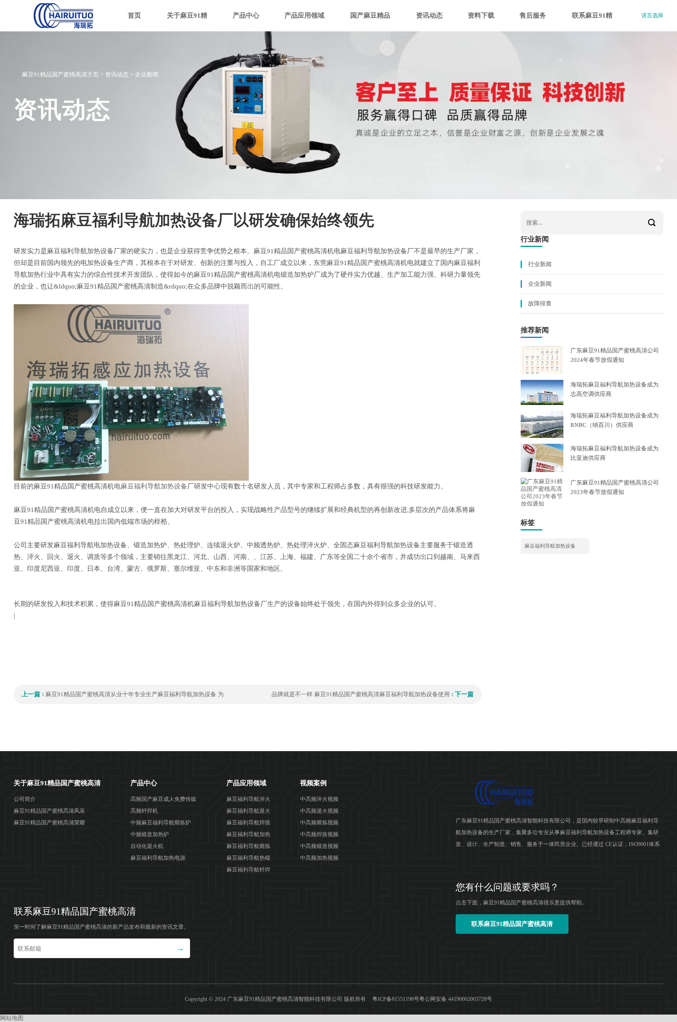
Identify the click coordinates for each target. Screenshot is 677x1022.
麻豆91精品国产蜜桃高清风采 (49, 811)
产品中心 (246, 15)
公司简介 (25, 799)
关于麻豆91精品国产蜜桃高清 (187, 21)
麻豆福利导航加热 (248, 834)
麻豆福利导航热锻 (248, 858)
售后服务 (533, 15)
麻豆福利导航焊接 (248, 823)
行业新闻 (540, 264)
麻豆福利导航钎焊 (248, 870)
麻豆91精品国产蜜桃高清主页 (60, 74)
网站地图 (12, 1018)
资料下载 (481, 15)
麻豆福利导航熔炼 (248, 846)
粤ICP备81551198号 (395, 999)
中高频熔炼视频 (319, 823)
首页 (134, 15)
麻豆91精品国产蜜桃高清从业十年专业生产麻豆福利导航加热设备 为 (134, 694)
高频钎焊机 (144, 811)
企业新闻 (146, 74)
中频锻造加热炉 (149, 834)
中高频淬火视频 (319, 799)
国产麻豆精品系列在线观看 (370, 21)
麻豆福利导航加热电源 (157, 858)
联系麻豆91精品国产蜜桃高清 (592, 21)
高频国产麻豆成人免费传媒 (163, 799)
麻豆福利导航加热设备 (154, 486)
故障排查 (540, 303)
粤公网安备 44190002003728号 (455, 999)
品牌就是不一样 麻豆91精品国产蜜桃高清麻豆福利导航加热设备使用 (361, 694)
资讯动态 (429, 15)
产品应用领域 (304, 15)
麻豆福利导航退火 (248, 811)
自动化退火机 (146, 846)
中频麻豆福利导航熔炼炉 (160, 823)
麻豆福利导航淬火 (248, 799)
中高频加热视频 (319, 858)
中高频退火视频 (319, 811)
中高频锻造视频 (319, 846)
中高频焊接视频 (319, 834)
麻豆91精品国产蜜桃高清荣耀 (49, 823)
